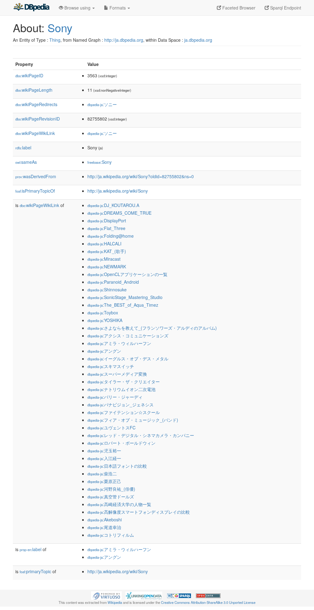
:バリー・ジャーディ (115, 397)
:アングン (104, 351)
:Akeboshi (104, 519)
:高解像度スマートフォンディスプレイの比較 (138, 512)
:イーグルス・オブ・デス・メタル (127, 358)
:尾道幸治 (104, 527)
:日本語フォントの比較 (117, 466)
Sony (60, 27)
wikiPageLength (33, 90)
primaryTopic (35, 571)
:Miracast (104, 259)
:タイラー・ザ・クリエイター (123, 381)
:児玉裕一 (104, 450)
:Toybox (102, 312)
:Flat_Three (106, 228)
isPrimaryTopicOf (35, 191)
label (23, 147)
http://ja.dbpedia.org (123, 40)
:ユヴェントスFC (111, 427)
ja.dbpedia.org (198, 40)
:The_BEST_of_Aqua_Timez (122, 305)
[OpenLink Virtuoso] (106, 595)
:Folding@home (110, 236)
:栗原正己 (104, 481)
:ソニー (102, 104)
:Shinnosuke (107, 289)
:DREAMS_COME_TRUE (119, 213)
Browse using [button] (77, 8)
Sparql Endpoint (285, 8)
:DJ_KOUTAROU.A (113, 205)
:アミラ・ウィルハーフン (119, 343)
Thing (54, 40)
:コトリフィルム (110, 535)
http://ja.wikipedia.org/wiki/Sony (117, 191)
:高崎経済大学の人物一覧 (119, 504)
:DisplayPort (106, 220)
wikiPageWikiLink (35, 133)
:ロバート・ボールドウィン (121, 443)
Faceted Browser (238, 8)
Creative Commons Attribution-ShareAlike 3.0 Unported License (208, 602)
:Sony (99, 162)
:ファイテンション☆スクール (123, 412)
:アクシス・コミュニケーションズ (127, 335)
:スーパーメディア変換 (117, 374)
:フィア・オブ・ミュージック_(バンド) (132, 420)
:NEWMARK (106, 266)
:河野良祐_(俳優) (111, 489)
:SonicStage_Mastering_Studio (125, 297)
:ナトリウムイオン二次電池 (121, 389)
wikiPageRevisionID (37, 119)
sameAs (26, 162)
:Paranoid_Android (113, 282)
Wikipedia (115, 602)
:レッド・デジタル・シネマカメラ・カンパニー (140, 435)
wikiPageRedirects (36, 104)
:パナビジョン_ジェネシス (120, 404)
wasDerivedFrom (35, 176)
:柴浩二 (102, 473)
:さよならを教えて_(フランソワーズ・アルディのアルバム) (152, 328)
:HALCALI (104, 243)
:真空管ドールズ (110, 496)
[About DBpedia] (31, 7)
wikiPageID (29, 75)
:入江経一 (104, 458)
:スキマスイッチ (110, 366)
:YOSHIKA (104, 320)
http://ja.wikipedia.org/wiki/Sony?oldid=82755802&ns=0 (140, 176)
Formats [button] (117, 8)
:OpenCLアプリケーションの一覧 (127, 274)
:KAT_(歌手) (106, 251)
